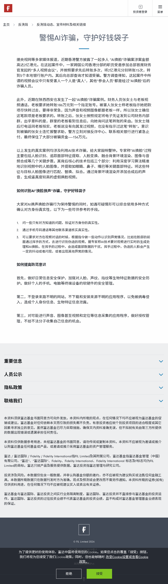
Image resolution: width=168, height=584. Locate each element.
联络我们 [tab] (13, 401)
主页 (6, 25)
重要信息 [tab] (13, 361)
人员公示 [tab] (13, 374)
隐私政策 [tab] (13, 387)
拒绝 (69, 574)
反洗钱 (23, 25)
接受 (99, 574)
